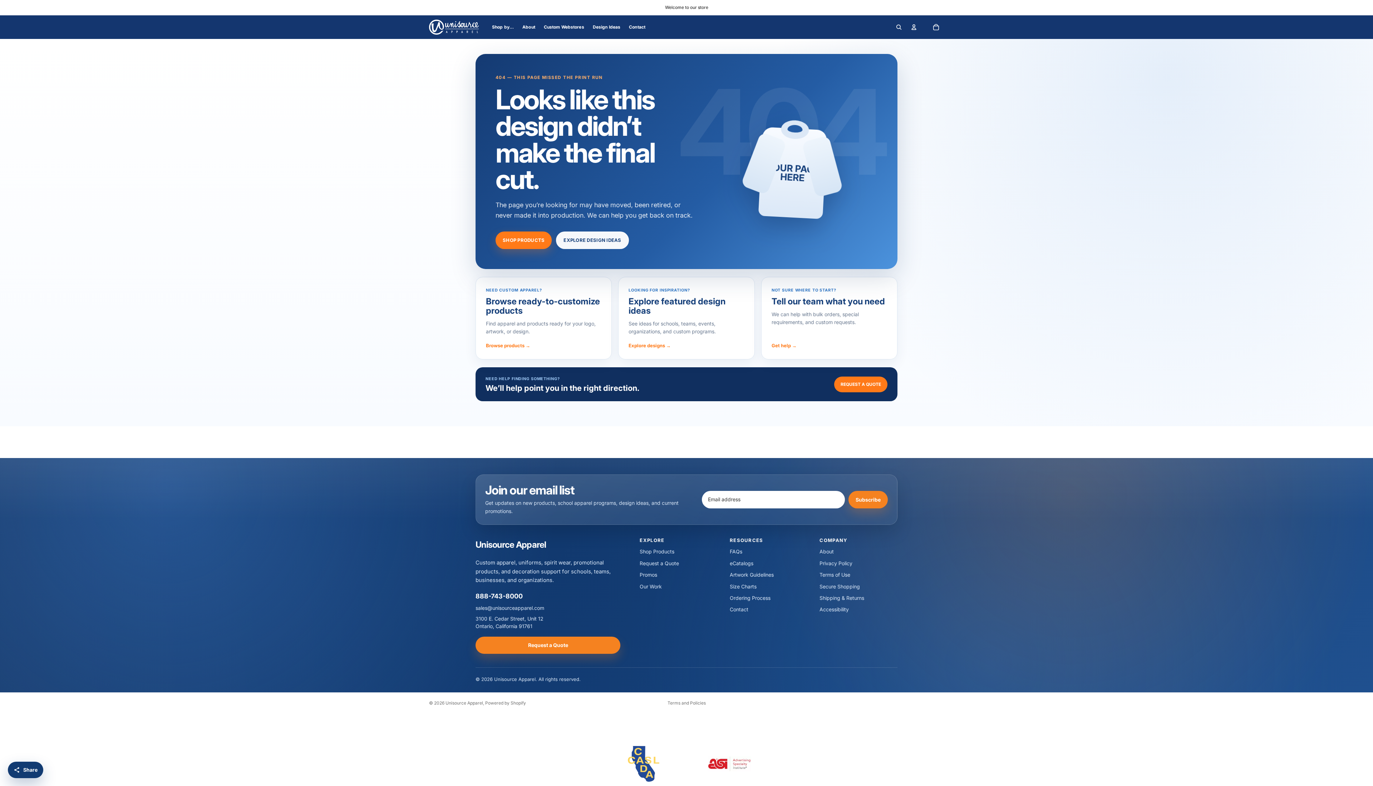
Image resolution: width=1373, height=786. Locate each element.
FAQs (736, 551)
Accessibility (834, 609)
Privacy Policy (836, 563)
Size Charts (743, 586)
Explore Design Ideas (592, 240)
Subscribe (868, 499)
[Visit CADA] (643, 764)
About (827, 551)
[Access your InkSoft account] (914, 27)
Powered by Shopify (505, 703)
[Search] (899, 27)
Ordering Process (750, 598)
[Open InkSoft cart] (936, 27)
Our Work (651, 586)
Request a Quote (861, 384)
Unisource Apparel (464, 703)
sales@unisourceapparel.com (510, 608)
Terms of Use (835, 575)
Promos (648, 575)
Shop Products (524, 240)
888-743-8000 (499, 596)
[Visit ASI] (729, 763)
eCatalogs (741, 563)
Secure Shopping (840, 586)
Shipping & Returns (842, 598)
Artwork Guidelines (752, 575)
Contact (739, 609)
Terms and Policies (687, 703)
